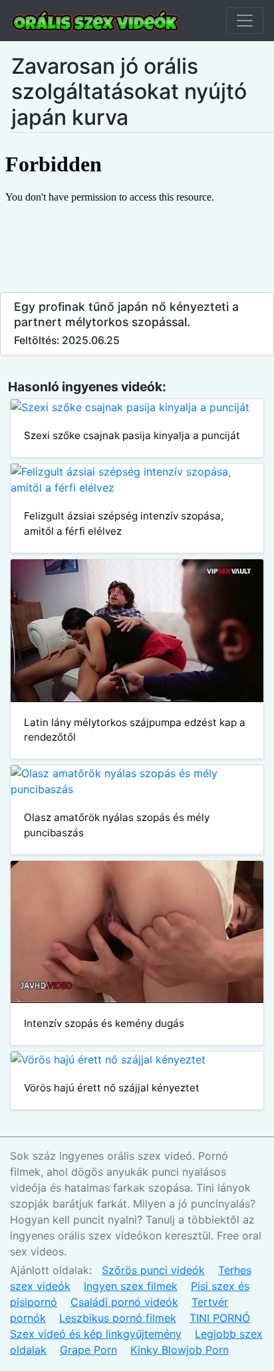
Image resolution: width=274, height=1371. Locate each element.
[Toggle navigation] (244, 20)
